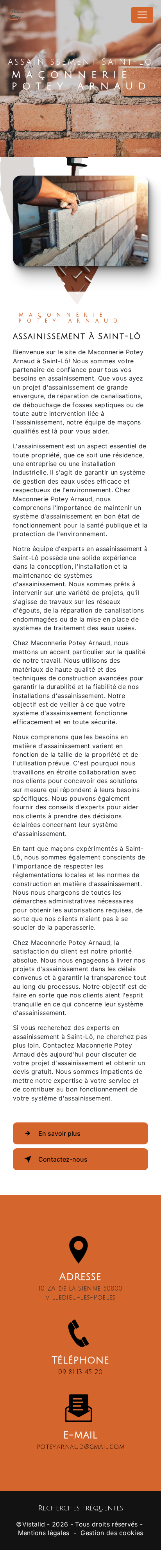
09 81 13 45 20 (80, 1372)
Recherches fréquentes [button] (80, 1508)
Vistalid (33, 1524)
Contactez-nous (63, 1159)
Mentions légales (44, 1533)
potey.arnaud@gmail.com (80, 1446)
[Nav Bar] (142, 15)
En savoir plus (59, 1133)
